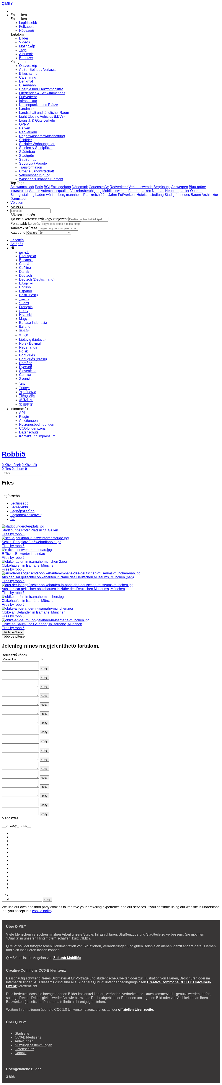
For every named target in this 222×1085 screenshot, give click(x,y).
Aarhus (34, 191)
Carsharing (27, 77)
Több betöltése (12, 632)
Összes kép (28, 66)
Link (5, 895)
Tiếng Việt (27, 396)
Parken (24, 128)
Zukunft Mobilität (67, 958)
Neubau (158, 191)
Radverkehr (28, 132)
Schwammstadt (22, 187)
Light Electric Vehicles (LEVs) (42, 116)
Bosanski (26, 260)
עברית (23, 311)
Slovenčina (27, 371)
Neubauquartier (177, 191)
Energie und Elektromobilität (41, 89)
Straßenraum (29, 159)
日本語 (24, 330)
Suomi (24, 303)
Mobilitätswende (114, 191)
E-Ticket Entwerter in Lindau (23, 554)
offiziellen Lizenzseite (135, 1009)
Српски (25, 375)
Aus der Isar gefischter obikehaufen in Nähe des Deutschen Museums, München (63, 589)
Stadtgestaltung (22, 195)
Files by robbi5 (13, 534)
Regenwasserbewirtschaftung (42, 136)
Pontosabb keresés (25, 223)
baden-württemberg (50, 195)
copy (44, 668)
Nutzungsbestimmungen (33, 1045)
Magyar (25, 319)
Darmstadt (18, 198)
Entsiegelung (61, 187)
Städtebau (27, 152)
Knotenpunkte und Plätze (38, 105)
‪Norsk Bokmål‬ (30, 343)
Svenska (26, 378)
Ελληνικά (26, 283)
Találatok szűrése (23, 228)
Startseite (22, 1033)
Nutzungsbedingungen (36, 424)
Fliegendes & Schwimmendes (42, 93)
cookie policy (42, 911)
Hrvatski (25, 315)
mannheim (74, 195)
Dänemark (80, 187)
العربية (24, 252)
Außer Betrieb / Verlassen (39, 69)
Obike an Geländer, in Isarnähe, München (33, 612)
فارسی (24, 299)
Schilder (25, 140)
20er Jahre (109, 195)
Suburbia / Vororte (33, 163)
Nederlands (28, 347)
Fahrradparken (139, 191)
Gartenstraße (99, 187)
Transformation (30, 167)
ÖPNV (24, 124)
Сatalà (24, 264)
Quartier (196, 191)
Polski (24, 351)
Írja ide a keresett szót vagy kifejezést (38, 219)
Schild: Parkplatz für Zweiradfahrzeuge (31, 542)
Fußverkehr (28, 97)
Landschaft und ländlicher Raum (44, 112)
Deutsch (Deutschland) (36, 279)
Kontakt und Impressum (37, 436)
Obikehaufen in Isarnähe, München (29, 565)
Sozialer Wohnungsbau (37, 144)
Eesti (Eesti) (28, 295)
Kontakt (20, 1053)
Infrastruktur (28, 101)
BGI (47, 187)
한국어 (24, 335)
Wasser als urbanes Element (41, 179)
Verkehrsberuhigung (34, 175)
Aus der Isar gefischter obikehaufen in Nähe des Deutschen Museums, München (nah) (68, 577)
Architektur (210, 195)
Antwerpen (179, 187)
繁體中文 (26, 404)
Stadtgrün (26, 155)
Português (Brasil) (33, 359)
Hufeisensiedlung (150, 195)
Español (25, 291)
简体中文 (26, 400)
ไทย (22, 383)
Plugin (24, 416)
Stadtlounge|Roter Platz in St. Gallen (30, 530)
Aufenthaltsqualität (55, 191)
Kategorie (17, 232)
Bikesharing (28, 73)
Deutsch (25, 275)
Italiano (24, 326)
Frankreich (91, 195)
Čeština (25, 268)
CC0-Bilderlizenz (32, 428)
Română (25, 363)
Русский (25, 367)
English (25, 287)
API (22, 413)
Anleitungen (28, 420)
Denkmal (26, 81)
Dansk (24, 271)
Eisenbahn (27, 85)
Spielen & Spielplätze (35, 148)
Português (27, 355)
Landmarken (28, 109)
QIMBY (7, 3)
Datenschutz (28, 432)
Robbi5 (14, 454)
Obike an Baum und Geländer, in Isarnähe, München (42, 624)
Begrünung (162, 187)
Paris (39, 187)
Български (27, 256)
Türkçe (24, 388)
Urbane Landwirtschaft (36, 171)
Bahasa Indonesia (33, 322)
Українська (27, 392)
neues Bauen (190, 195)
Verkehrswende (141, 187)
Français (26, 307)
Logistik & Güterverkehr (37, 120)
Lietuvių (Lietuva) (32, 339)
